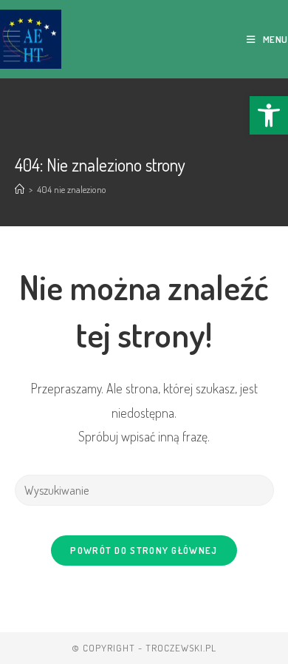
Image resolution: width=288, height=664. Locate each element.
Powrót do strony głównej (143, 550)
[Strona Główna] (19, 189)
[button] (269, 115)
